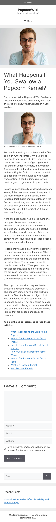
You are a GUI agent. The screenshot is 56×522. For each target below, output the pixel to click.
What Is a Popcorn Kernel (24, 365)
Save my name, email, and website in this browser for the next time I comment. (28, 449)
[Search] (47, 476)
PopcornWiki (28, 10)
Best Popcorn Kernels (22, 368)
